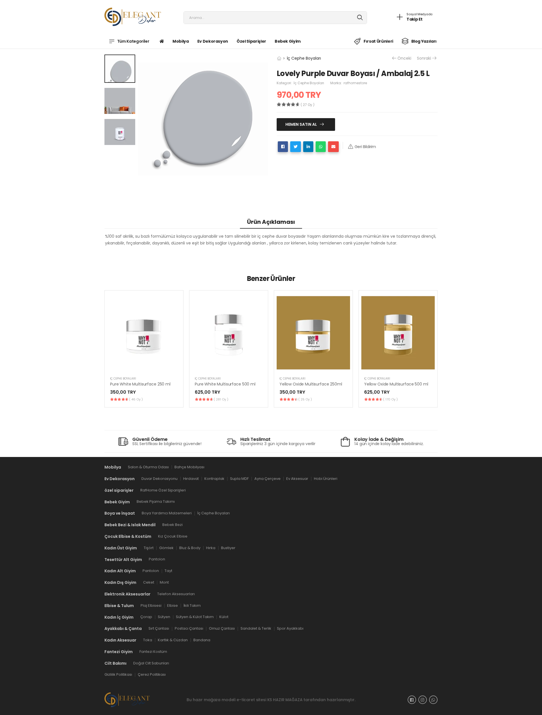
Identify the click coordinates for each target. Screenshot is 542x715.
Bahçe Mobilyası (189, 467)
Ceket (148, 582)
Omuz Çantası (222, 628)
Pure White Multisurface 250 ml (140, 384)
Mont (164, 582)
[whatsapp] (433, 700)
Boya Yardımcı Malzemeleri (167, 513)
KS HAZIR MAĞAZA (285, 699)
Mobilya (180, 41)
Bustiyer (228, 547)
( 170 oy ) (390, 399)
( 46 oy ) (136, 399)
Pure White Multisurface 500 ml (225, 384)
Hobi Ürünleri (325, 478)
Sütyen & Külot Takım (195, 616)
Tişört (149, 547)
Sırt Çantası (158, 628)
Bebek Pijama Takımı (156, 501)
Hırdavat (191, 478)
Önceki (404, 58)
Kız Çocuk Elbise (172, 536)
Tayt (168, 570)
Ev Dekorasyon (212, 41)
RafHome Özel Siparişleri (163, 490)
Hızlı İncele (144, 365)
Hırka (210, 547)
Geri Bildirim (365, 147)
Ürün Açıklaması (271, 222)
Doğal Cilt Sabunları (151, 663)
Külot (223, 616)
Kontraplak (214, 478)
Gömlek (166, 547)
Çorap (146, 616)
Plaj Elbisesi (151, 605)
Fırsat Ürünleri (378, 41)
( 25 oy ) (305, 399)
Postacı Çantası (189, 628)
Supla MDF (239, 478)
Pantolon (157, 559)
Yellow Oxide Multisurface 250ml (310, 384)
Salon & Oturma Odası (148, 467)
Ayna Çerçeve (267, 478)
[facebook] (412, 700)
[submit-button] (360, 18)
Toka (147, 640)
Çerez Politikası (152, 674)
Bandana (201, 640)
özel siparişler (251, 41)
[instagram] (422, 700)
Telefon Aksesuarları (176, 593)
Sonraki (424, 58)
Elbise (172, 605)
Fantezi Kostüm (153, 651)
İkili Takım (192, 605)
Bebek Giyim (288, 41)
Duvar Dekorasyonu (159, 478)
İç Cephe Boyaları (304, 58)
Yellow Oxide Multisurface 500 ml (396, 384)
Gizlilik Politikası (118, 674)
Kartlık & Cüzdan (173, 640)
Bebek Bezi (172, 524)
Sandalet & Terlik (256, 628)
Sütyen (164, 616)
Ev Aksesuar (297, 478)
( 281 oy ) (221, 399)
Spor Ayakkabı (290, 628)
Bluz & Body (189, 547)
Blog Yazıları (424, 41)
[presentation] (433, 348)
